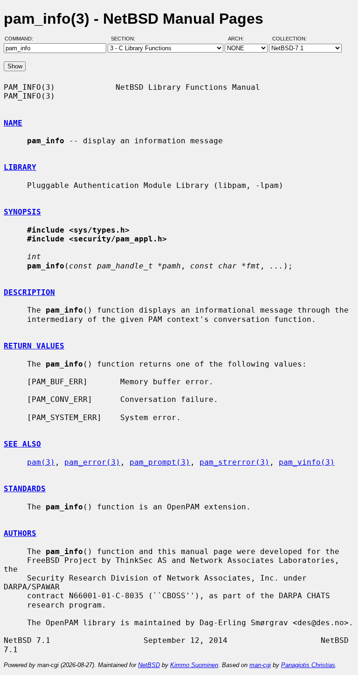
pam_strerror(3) (234, 462)
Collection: (289, 38)
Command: (22, 38)
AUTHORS (20, 533)
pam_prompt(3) (160, 462)
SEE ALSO (22, 444)
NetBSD (149, 665)
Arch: (240, 38)
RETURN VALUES (34, 345)
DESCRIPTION (29, 292)
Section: (125, 38)
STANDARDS (25, 488)
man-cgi (260, 665)
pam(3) (41, 462)
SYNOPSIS (22, 211)
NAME (13, 123)
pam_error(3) (92, 462)
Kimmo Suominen (194, 665)
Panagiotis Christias (308, 665)
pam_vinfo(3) (307, 462)
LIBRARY (20, 167)
